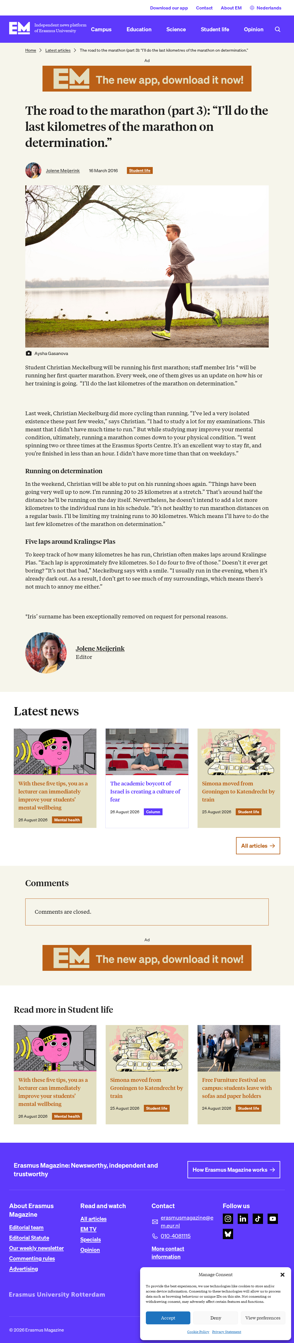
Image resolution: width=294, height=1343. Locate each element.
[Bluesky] (228, 1234)
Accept (168, 1318)
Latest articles (58, 50)
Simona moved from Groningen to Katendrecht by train (238, 791)
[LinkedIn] (243, 1219)
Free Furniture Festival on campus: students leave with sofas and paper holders (237, 1088)
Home (30, 50)
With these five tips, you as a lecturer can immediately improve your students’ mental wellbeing (53, 795)
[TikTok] (258, 1219)
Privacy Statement (226, 1332)
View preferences (263, 1318)
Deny (215, 1318)
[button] (282, 1275)
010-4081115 (176, 1236)
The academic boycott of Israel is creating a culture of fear (145, 791)
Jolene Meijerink (63, 170)
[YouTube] (273, 1219)
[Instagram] (228, 1219)
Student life (139, 170)
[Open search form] (277, 29)
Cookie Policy (198, 1332)
